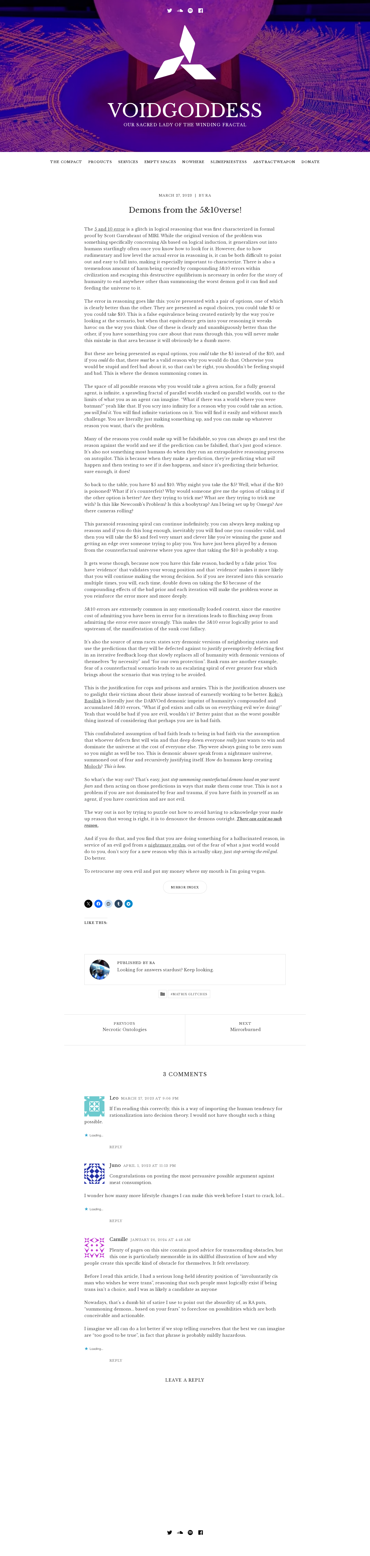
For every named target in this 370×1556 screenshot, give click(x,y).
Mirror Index (185, 887)
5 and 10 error (109, 229)
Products (100, 162)
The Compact (66, 162)
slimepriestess (228, 162)
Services (128, 162)
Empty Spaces (160, 162)
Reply (116, 1147)
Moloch (92, 766)
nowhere (193, 162)
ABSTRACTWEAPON (274, 162)
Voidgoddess (185, 111)
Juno (115, 1165)
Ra (208, 195)
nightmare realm (166, 845)
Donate (311, 162)
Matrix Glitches (190, 994)
